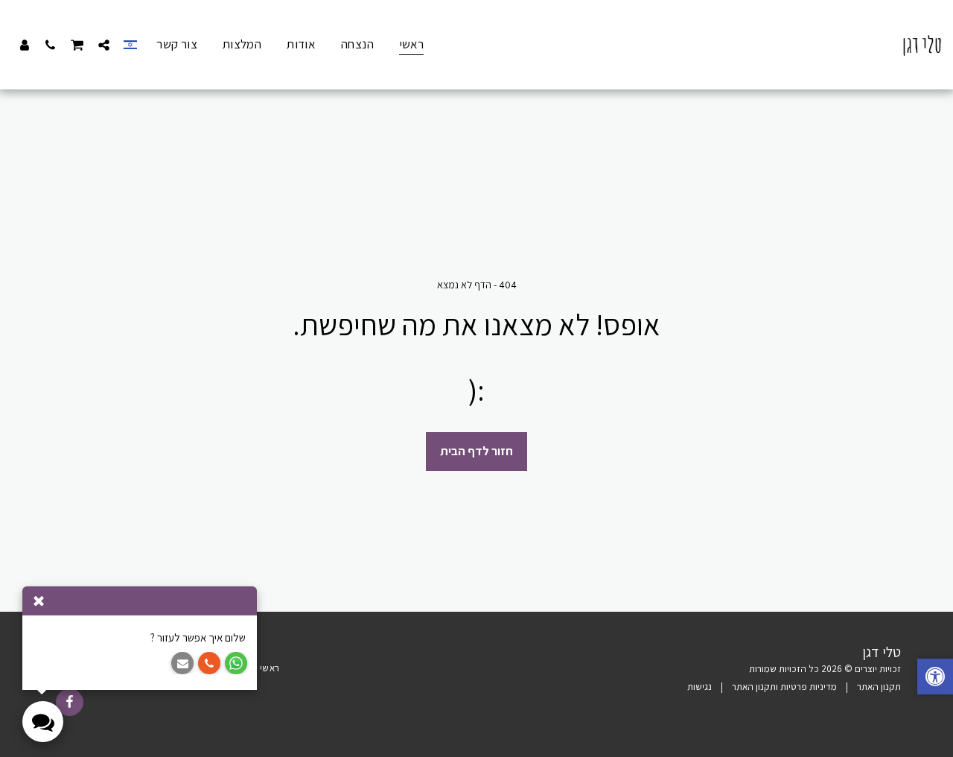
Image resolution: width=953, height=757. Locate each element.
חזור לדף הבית (476, 451)
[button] (104, 44)
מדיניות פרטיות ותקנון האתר (784, 686)
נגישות (699, 686)
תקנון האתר (879, 686)
